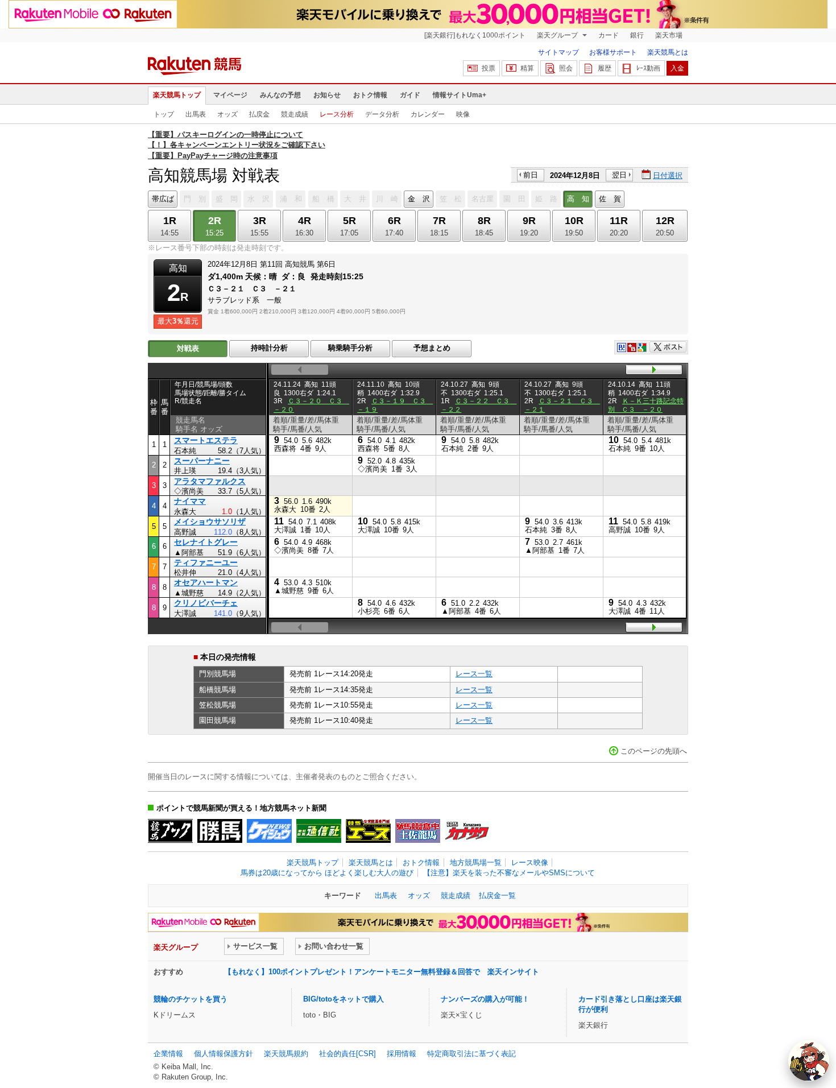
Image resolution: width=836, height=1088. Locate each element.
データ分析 (382, 114)
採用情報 (401, 1053)
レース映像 (529, 862)
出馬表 (195, 114)
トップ (164, 114)
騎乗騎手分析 (350, 348)
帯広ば (163, 199)
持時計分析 (269, 348)
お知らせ (327, 95)
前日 (530, 175)
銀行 (637, 35)
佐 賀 (610, 199)
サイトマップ (558, 52)
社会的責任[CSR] (347, 1053)
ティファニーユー (206, 562)
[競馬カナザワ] (467, 831)
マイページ (230, 95)
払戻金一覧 (497, 895)
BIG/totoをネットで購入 (343, 999)
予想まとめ (431, 348)
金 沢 (419, 199)
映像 (463, 114)
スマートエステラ (206, 440)
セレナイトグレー (206, 542)
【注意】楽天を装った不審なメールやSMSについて (509, 872)
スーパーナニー (202, 460)
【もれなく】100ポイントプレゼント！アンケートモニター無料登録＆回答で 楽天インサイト (381, 971)
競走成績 (294, 114)
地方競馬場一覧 (476, 862)
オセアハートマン (206, 582)
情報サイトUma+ (459, 95)
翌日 (619, 175)
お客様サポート (613, 52)
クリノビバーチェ (206, 602)
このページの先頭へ (653, 751)
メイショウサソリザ (210, 521)
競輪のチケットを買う (190, 999)
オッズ (227, 114)
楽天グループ (558, 35)
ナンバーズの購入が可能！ (485, 999)
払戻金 (259, 114)
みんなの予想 (280, 95)
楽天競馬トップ (177, 95)
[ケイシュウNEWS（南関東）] (269, 831)
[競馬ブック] (170, 831)
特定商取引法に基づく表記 (471, 1053)
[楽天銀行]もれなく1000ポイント (474, 35)
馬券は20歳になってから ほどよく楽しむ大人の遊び (327, 872)
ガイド (410, 95)
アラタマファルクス (210, 481)
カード (608, 35)
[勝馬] (219, 831)
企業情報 (168, 1053)
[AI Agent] (808, 1060)
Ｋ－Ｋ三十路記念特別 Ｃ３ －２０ (646, 405)
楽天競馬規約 (286, 1053)
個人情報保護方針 (223, 1053)
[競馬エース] (368, 831)
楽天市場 (668, 35)
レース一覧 (474, 673)
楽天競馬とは (667, 52)
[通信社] (318, 831)
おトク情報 (370, 95)
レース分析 (337, 114)
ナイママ (190, 501)
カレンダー (428, 114)
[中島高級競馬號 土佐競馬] (417, 831)
